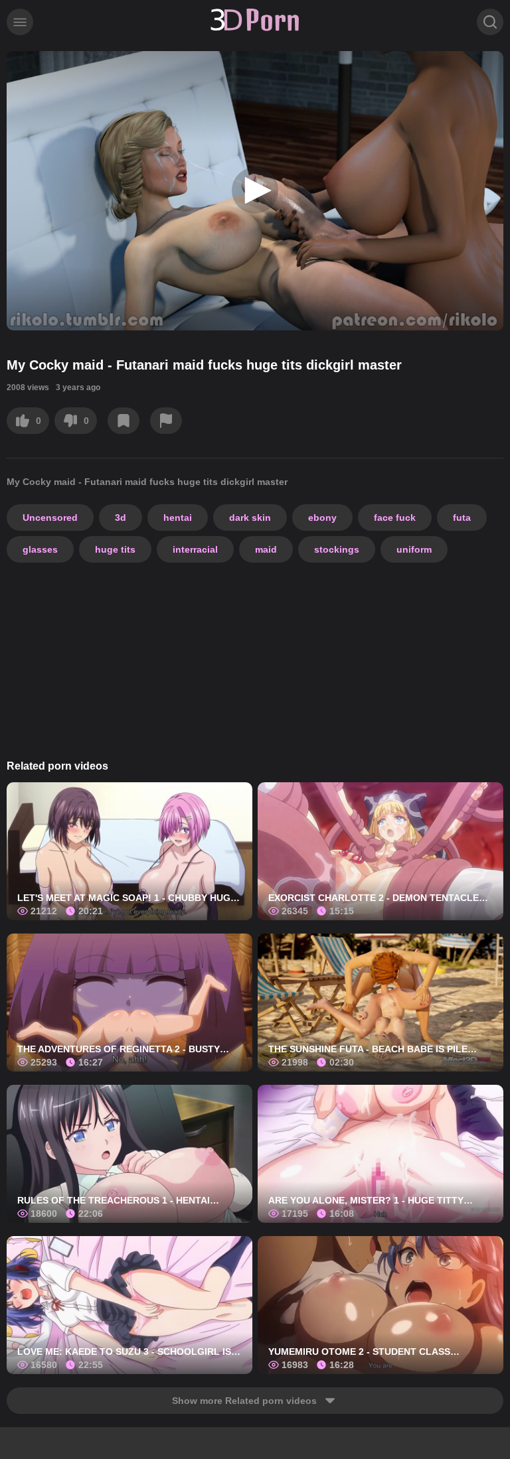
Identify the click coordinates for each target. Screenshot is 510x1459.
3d (120, 517)
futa (462, 517)
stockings (336, 549)
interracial (195, 549)
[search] (490, 22)
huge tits (115, 549)
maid (266, 549)
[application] (255, 190)
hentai (177, 517)
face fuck (395, 517)
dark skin (250, 517)
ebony (322, 517)
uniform (414, 549)
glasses (40, 549)
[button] (255, 190)
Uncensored (50, 517)
